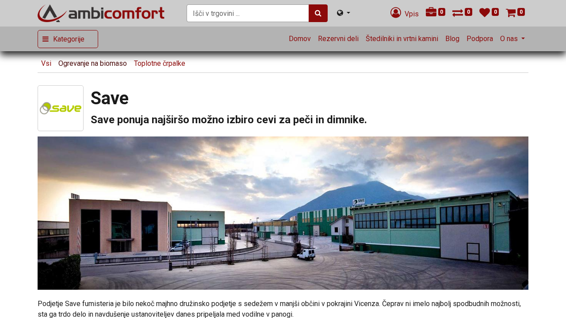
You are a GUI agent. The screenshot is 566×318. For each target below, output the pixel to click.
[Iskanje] (318, 13)
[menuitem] (299, 39)
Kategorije (68, 39)
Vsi (46, 63)
